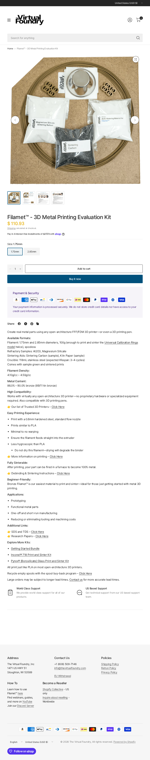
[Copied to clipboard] (37, 323)
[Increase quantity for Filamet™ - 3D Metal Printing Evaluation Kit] (20, 269)
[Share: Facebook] (19, 323)
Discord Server (25, 705)
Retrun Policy (108, 668)
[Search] (138, 38)
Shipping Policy (110, 664)
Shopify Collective (53, 689)
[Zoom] (135, 59)
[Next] (135, 120)
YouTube (27, 701)
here (20, 693)
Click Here (85, 573)
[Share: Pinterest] (31, 323)
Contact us (76, 579)
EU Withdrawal (62, 675)
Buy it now (75, 278)
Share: (11, 323)
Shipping (11, 228)
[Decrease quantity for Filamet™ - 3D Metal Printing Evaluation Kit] (10, 269)
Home (10, 49)
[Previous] (15, 120)
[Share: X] (25, 323)
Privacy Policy (109, 672)
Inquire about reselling (55, 697)
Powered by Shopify (124, 741)
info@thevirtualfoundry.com (70, 668)
